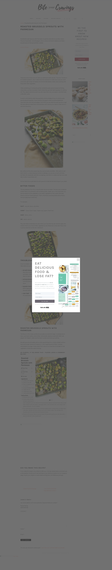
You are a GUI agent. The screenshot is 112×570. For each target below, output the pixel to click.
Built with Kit (44, 307)
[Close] (78, 259)
